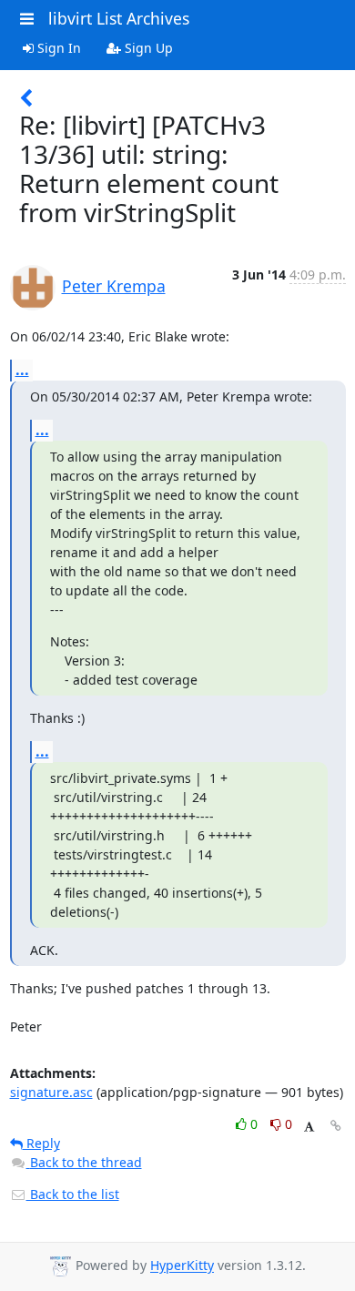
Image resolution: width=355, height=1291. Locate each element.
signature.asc (51, 1092)
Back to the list (72, 1194)
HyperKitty (182, 1266)
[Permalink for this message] (336, 1125)
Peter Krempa (114, 286)
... (22, 370)
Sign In (57, 47)
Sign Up (147, 47)
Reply (41, 1143)
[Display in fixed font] (309, 1126)
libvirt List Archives (118, 18)
